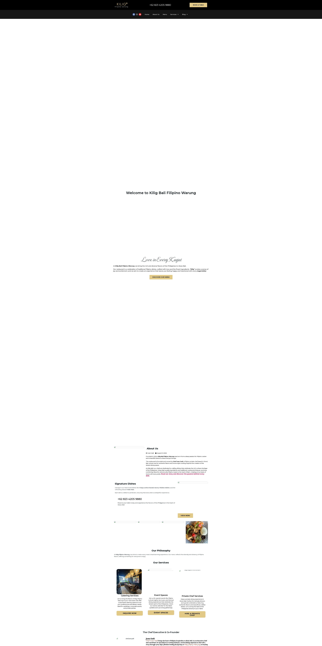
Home (147, 14)
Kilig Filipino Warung (192, 644)
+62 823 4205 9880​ (130, 499)
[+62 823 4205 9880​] (115, 497)
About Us (156, 14)
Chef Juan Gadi (152, 641)
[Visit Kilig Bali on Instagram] (137, 14)
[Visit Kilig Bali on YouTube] (140, 14)
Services (173, 14)
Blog (184, 14)
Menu (165, 14)
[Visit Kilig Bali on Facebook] (133, 14)
